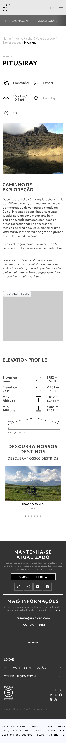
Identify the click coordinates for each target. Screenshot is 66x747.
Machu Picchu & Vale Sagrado (34, 38)
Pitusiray (30, 42)
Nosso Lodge (47, 21)
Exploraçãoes (12, 42)
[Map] (33, 316)
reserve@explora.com (33, 618)
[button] (25, 516)
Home (7, 38)
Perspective (11, 294)
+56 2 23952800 (33, 625)
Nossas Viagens (17, 21)
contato (56, 610)
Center (25, 294)
